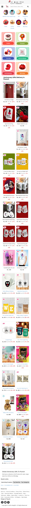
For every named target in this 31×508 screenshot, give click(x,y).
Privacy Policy (19, 491)
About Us (3, 491)
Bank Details (24, 497)
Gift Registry (17, 497)
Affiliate (8, 495)
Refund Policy (26, 491)
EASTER (16, 485)
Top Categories (25, 482)
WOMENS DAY (9, 485)
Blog (24, 493)
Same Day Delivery (9, 493)
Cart (11, 2)
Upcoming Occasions (6, 482)
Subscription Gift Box (9, 497)
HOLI (2, 485)
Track (22, 2)
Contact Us (21, 495)
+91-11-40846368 (17, 3)
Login (16, 2)
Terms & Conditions (10, 491)
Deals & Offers (14, 495)
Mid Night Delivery (18, 493)
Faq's (2, 493)
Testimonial (3, 495)
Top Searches (16, 482)
